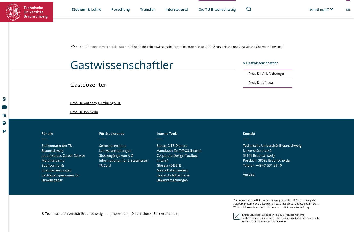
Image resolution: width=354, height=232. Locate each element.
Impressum (119, 213)
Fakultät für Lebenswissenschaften (154, 47)
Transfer (147, 9)
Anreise (249, 174)
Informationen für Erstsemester (123, 160)
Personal (277, 47)
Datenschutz (141, 213)
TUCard (105, 165)
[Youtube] (4, 107)
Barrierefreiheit (165, 213)
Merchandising (53, 160)
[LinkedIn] (4, 115)
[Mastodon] (4, 123)
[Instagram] (4, 99)
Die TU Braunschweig (217, 9)
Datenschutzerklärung (296, 207)
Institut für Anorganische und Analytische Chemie (232, 47)
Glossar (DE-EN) (169, 165)
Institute (188, 47)
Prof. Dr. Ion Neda (84, 112)
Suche (249, 9)
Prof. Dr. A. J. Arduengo (266, 73)
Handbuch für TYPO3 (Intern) (179, 150)
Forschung (120, 9)
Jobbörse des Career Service (63, 155)
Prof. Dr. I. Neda (261, 82)
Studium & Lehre (86, 9)
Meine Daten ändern (172, 170)
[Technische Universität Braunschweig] (26, 12)
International (176, 9)
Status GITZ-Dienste (172, 145)
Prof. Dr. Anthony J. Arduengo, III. (95, 103)
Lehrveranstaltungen (115, 150)
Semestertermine (112, 145)
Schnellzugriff (319, 9)
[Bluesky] (4, 131)
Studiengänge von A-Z (116, 155)
